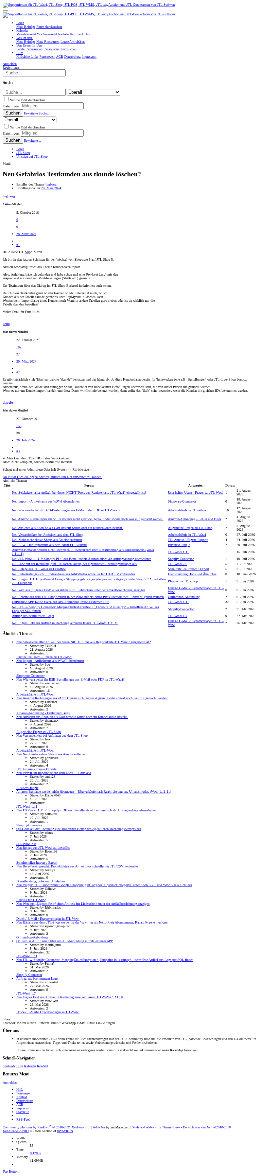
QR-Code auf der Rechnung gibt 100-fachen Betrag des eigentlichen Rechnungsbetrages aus (74, 564)
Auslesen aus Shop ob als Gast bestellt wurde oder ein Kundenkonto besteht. (67, 528)
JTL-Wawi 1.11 (178, 552)
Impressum (23, 1108)
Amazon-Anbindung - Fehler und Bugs (194, 519)
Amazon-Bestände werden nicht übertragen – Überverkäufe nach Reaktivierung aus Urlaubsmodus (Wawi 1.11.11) (93, 791)
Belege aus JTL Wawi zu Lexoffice (39, 569)
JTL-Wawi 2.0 (177, 564)
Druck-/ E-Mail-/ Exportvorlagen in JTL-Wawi (48, 918)
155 (18, 426)
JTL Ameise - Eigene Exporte (188, 540)
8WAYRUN (65, 1131)
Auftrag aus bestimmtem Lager (33, 616)
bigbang (51, 184)
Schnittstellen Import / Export (188, 569)
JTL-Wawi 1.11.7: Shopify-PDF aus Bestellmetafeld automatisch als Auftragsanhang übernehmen (81, 559)
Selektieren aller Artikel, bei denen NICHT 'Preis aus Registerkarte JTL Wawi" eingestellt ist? (79, 492)
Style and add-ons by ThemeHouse (156, 1127)
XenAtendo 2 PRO (16, 1131)
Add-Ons (99, 1127)
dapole (8, 402)
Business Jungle (179, 545)
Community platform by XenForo (46, 1127)
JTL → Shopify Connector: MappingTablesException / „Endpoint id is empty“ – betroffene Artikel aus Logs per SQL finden (104, 960)
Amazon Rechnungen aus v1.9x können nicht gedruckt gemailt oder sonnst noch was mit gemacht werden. (87, 519)
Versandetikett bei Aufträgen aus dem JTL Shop (47, 535)
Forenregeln (24, 1093)
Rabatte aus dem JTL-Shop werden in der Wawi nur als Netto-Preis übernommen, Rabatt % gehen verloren (88, 597)
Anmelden (10, 1082)
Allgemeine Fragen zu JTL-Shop (190, 528)
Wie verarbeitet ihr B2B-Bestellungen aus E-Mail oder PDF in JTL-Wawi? (66, 510)
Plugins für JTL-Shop (183, 581)
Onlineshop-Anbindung (184, 597)
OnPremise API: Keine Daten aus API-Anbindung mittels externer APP (60, 602)
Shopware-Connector (182, 501)
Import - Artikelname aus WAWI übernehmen (46, 501)
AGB (19, 1104)
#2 (18, 372)
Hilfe (19, 1066)
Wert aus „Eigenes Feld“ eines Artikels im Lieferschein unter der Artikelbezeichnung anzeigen (78, 590)
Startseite (9, 1066)
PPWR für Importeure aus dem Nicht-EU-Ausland (49, 545)
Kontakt (42, 1066)
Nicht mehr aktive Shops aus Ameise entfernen (47, 540)
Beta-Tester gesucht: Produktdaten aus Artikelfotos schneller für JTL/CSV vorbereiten (73, 574)
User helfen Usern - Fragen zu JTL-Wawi (195, 492)
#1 (18, 245)
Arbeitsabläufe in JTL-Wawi (187, 510)
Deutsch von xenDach (207, 1127)
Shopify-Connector (181, 559)
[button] (5, 11)
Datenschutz (24, 1101)
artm (6, 324)
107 (18, 347)
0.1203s (35, 1153)
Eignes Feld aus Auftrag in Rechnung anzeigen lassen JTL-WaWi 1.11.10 (65, 623)
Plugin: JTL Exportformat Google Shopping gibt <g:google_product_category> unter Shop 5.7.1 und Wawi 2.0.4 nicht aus (104, 885)
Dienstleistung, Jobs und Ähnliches (192, 574)
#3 (18, 451)
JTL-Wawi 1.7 (177, 616)
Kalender (30, 1066)
